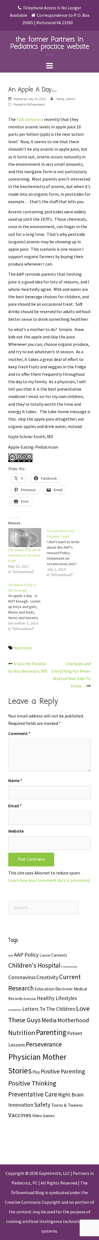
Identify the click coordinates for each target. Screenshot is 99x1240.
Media (49, 1020)
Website (16, 831)
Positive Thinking (32, 1083)
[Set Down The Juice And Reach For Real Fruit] (24, 537)
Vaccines (19, 1115)
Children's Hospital (34, 965)
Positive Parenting (63, 1071)
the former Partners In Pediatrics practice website (49, 43)
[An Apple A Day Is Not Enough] (27, 606)
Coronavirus (21, 977)
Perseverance (44, 1044)
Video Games (43, 1115)
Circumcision (69, 966)
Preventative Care (32, 1094)
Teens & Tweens (67, 1105)
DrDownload (36, 104)
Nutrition (23, 647)
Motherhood (73, 1020)
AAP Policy (26, 954)
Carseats (59, 955)
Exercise (30, 998)
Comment (19, 733)
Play (36, 1072)
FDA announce (29, 119)
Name (15, 780)
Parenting (51, 1032)
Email (15, 805)
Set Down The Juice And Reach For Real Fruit (24, 555)
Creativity (47, 977)
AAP (10, 955)
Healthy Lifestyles (57, 998)
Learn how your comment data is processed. (49, 880)
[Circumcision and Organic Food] (66, 553)
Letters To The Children (48, 1009)
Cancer (45, 955)
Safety (42, 1104)
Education (44, 989)
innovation (14, 1010)
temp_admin (66, 99)
